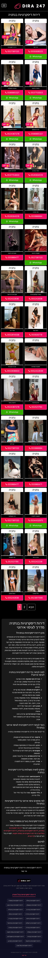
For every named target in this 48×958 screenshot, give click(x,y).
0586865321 (13, 92)
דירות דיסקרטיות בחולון (15, 914)
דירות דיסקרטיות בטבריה (15, 918)
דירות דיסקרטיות (34, 867)
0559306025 (36, 51)
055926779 (36, 335)
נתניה (35, 20)
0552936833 (12, 371)
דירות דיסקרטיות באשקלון (34, 905)
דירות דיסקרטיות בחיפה (33, 918)
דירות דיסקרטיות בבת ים (33, 909)
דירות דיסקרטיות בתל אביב (24, 945)
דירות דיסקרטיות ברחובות (33, 941)
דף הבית (31, 836)
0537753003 (36, 92)
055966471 (36, 484)
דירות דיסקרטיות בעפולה (34, 932)
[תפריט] (4, 5)
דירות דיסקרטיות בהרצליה (28, 831)
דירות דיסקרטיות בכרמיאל (15, 923)
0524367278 (13, 134)
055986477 (13, 257)
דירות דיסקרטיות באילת (33, 900)
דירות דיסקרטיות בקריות (34, 936)
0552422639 (36, 371)
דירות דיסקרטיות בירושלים (33, 923)
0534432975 (36, 520)
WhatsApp (37, 56)
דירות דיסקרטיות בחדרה (32, 914)
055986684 (36, 216)
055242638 (36, 299)
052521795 (13, 561)
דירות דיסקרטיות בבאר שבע (15, 905)
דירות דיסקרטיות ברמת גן (15, 941)
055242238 (36, 561)
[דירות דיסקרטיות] (29, 5)
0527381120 (13, 51)
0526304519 (36, 175)
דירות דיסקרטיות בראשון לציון (15, 936)
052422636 (13, 299)
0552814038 (13, 335)
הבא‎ (31, 607)
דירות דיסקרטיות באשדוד (15, 900)
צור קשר (24, 871)
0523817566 (36, 598)
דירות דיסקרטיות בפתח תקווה (24, 833)
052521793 (36, 407)
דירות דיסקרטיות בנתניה (14, 867)
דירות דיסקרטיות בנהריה (33, 927)
